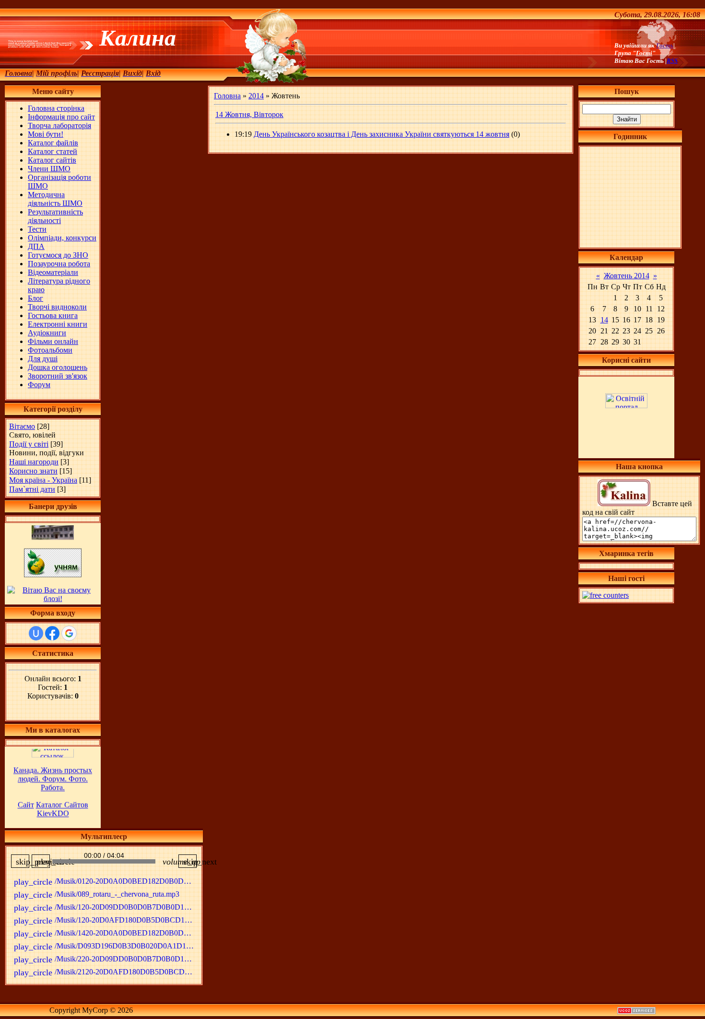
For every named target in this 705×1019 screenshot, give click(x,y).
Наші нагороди (34, 462)
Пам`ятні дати (32, 489)
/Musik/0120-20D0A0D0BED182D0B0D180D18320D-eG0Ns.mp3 (105, 882)
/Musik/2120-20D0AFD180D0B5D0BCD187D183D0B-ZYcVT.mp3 (105, 972)
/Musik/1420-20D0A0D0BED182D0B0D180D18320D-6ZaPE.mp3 (105, 933)
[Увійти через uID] (36, 633)
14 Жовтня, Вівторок (249, 114)
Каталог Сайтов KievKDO (62, 794)
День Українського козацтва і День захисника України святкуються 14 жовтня (381, 134)
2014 (256, 96)
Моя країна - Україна (43, 480)
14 (604, 320)
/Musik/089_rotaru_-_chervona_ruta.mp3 (96, 895)
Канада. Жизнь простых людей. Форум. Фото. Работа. (52, 764)
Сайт (26, 790)
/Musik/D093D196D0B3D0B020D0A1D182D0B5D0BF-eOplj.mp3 (105, 946)
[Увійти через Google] (69, 633)
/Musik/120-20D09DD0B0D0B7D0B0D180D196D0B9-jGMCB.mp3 (105, 907)
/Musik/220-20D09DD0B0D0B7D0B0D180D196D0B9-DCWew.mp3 (105, 959)
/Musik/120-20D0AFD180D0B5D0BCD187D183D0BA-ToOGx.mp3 (105, 920)
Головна (227, 96)
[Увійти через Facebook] (52, 633)
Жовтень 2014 (626, 276)
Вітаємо (22, 426)
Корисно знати (33, 471)
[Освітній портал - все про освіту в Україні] (626, 394)
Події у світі (28, 444)
